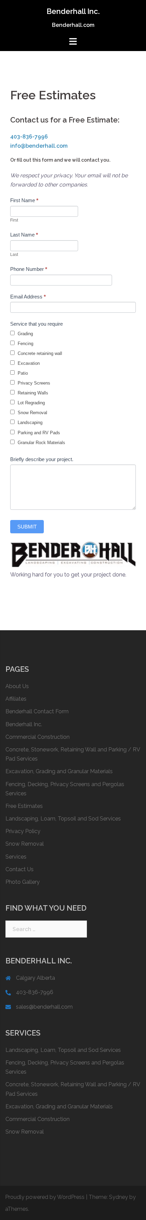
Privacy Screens (33, 383)
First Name (24, 200)
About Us (17, 686)
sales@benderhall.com (44, 1007)
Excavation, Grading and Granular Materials (59, 771)
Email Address (28, 296)
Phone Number (28, 269)
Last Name (24, 235)
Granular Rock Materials (40, 442)
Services (15, 856)
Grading (24, 333)
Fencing (24, 343)
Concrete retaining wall (39, 353)
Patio (22, 373)
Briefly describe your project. (41, 459)
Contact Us (19, 869)
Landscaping (29, 422)
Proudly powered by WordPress (45, 1197)
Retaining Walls (32, 392)
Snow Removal (31, 412)
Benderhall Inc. (73, 11)
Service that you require (36, 324)
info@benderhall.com (39, 146)
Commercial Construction (37, 737)
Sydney (118, 1197)
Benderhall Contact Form (37, 711)
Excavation (28, 363)
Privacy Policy (22, 831)
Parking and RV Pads (38, 432)
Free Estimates (24, 806)
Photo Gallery (22, 882)
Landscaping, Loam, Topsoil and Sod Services (63, 818)
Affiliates (15, 699)
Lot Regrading (30, 402)
